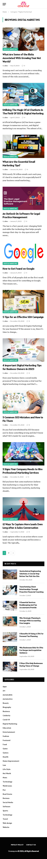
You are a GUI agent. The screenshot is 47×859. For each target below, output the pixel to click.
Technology (7, 782)
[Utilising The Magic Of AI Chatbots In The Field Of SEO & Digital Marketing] (23, 94)
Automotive (8, 699)
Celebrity (6, 715)
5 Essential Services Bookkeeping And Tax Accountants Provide (28, 605)
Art (4, 691)
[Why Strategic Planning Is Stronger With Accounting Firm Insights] (10, 621)
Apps (5, 686)
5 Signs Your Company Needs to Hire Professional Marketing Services (23, 471)
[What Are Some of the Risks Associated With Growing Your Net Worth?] (23, 39)
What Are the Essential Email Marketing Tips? (19, 163)
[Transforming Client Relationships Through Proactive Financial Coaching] (10, 590)
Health (5, 757)
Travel (5, 819)
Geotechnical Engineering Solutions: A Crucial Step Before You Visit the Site (30, 573)
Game (5, 748)
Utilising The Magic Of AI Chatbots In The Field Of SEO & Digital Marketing (23, 111)
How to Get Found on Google (18, 268)
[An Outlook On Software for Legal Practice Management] (23, 198)
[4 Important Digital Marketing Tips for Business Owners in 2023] (23, 350)
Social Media (8, 802)
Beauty (6, 703)
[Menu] (4, 4)
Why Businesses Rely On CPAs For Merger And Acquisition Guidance (31, 650)
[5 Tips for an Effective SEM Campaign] (23, 301)
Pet (4, 790)
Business (6, 711)
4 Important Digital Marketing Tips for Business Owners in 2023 (22, 367)
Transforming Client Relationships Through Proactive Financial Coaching (31, 589)
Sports (5, 810)
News (5, 777)
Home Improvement (11, 761)
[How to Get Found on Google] (23, 253)
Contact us (31, 845)
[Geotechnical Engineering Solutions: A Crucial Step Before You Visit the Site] (10, 574)
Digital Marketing (10, 49)
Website (6, 827)
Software (6, 806)
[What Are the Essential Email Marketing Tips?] (23, 146)
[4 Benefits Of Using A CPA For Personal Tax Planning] (10, 637)
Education (7, 728)
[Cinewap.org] (23, 4)
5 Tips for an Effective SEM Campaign (23, 317)
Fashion (6, 736)
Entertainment (9, 732)
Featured (6, 740)
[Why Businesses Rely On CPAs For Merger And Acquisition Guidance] (10, 651)
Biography (7, 707)
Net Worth (7, 773)
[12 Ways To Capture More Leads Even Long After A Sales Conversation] (23, 509)
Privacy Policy (17, 845)
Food (5, 744)
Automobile (7, 695)
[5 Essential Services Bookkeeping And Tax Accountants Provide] (10, 606)
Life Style (6, 769)
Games (5, 753)
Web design (7, 823)
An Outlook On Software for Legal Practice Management (21, 215)
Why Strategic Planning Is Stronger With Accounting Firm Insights (30, 620)
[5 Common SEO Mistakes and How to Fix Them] (23, 402)
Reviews (6, 798)
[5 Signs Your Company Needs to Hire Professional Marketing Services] (23, 453)
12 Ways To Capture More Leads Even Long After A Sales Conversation (23, 526)
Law (4, 765)
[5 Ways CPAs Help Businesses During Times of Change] (10, 667)
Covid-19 (6, 719)
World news (7, 786)
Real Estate (7, 794)
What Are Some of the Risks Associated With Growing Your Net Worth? (22, 58)
